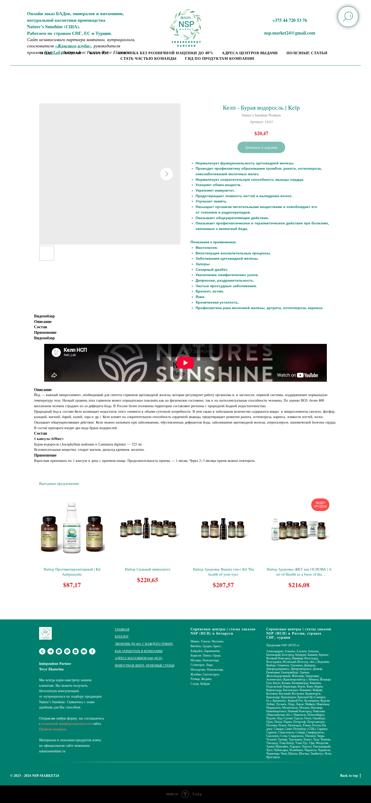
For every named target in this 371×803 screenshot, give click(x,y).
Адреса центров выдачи (250, 52)
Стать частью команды (148, 58)
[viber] (67, 651)
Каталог (99, 52)
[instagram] (75, 651)
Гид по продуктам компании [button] (219, 58)
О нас (46, 52)
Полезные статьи (307, 52)
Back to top (349, 775)
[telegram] (50, 651)
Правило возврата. (53, 729)
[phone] (42, 651)
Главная (71, 52)
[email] (84, 651)
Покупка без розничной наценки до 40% (165, 52)
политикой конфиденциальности (67, 723)
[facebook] (92, 651)
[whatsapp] (59, 651)
